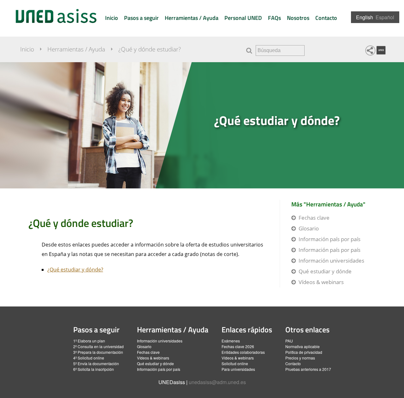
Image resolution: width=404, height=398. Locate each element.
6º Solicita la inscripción (93, 369)
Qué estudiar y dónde (325, 271)
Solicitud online (235, 363)
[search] (280, 50)
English (364, 17)
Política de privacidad (303, 352)
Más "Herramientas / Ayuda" (328, 204)
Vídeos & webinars (321, 282)
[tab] (202, 125)
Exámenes (231, 340)
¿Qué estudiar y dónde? (277, 120)
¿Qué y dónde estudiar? (149, 49)
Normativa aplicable (302, 346)
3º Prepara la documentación (98, 352)
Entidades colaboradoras (243, 352)
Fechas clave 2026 (238, 346)
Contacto (326, 18)
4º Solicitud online (88, 357)
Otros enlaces (307, 329)
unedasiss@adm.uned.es (217, 382)
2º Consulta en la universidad (98, 346)
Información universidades (331, 260)
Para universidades (238, 369)
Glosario (309, 228)
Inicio (111, 18)
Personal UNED (243, 18)
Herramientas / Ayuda (191, 18)
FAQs (274, 18)
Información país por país (329, 239)
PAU (289, 340)
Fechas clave (314, 217)
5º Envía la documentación (96, 363)
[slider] (202, 125)
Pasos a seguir (141, 18)
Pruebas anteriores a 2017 (308, 369)
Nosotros (298, 18)
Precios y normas (300, 357)
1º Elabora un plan (89, 340)
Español (385, 17)
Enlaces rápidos (247, 329)
